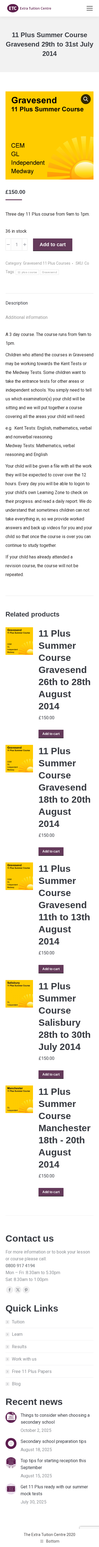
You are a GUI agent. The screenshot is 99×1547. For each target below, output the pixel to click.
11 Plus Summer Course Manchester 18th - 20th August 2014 (64, 1127)
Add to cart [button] (51, 734)
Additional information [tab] (27, 317)
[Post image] (11, 1417)
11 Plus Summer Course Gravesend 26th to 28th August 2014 (64, 669)
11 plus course (27, 272)
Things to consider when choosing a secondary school (55, 1419)
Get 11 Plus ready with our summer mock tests (54, 1490)
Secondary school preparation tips (53, 1441)
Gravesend (49, 272)
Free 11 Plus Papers (32, 1371)
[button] (86, 99)
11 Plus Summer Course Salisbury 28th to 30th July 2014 (64, 1016)
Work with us (24, 1359)
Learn (17, 1334)
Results (19, 1346)
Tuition (18, 1322)
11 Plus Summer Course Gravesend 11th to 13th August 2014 (64, 904)
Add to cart (53, 244)
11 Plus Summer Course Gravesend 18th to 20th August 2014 (64, 787)
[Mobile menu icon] (90, 8)
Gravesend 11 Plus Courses (46, 263)
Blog (16, 1383)
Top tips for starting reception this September (53, 1464)
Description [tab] (17, 303)
